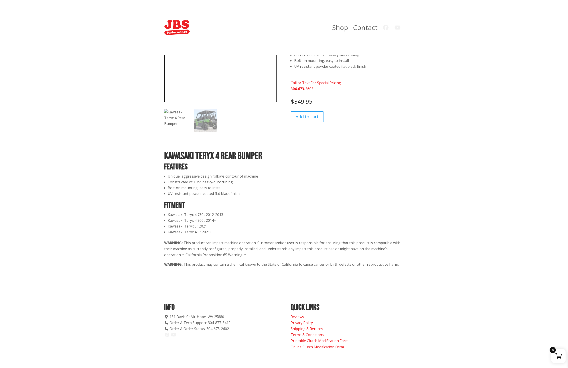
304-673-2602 (302, 88)
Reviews (297, 316)
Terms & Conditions (307, 334)
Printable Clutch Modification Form (319, 340)
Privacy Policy (302, 322)
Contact (365, 27)
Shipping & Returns (307, 328)
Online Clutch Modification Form (317, 346)
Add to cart (307, 117)
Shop (340, 27)
